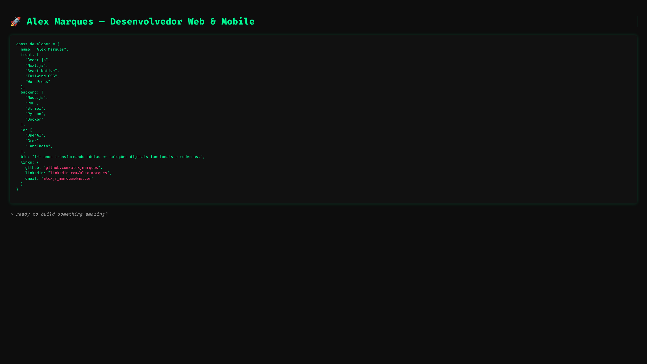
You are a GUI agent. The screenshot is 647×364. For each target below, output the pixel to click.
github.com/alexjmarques (72, 167)
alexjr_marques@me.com (67, 178)
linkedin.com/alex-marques (78, 173)
